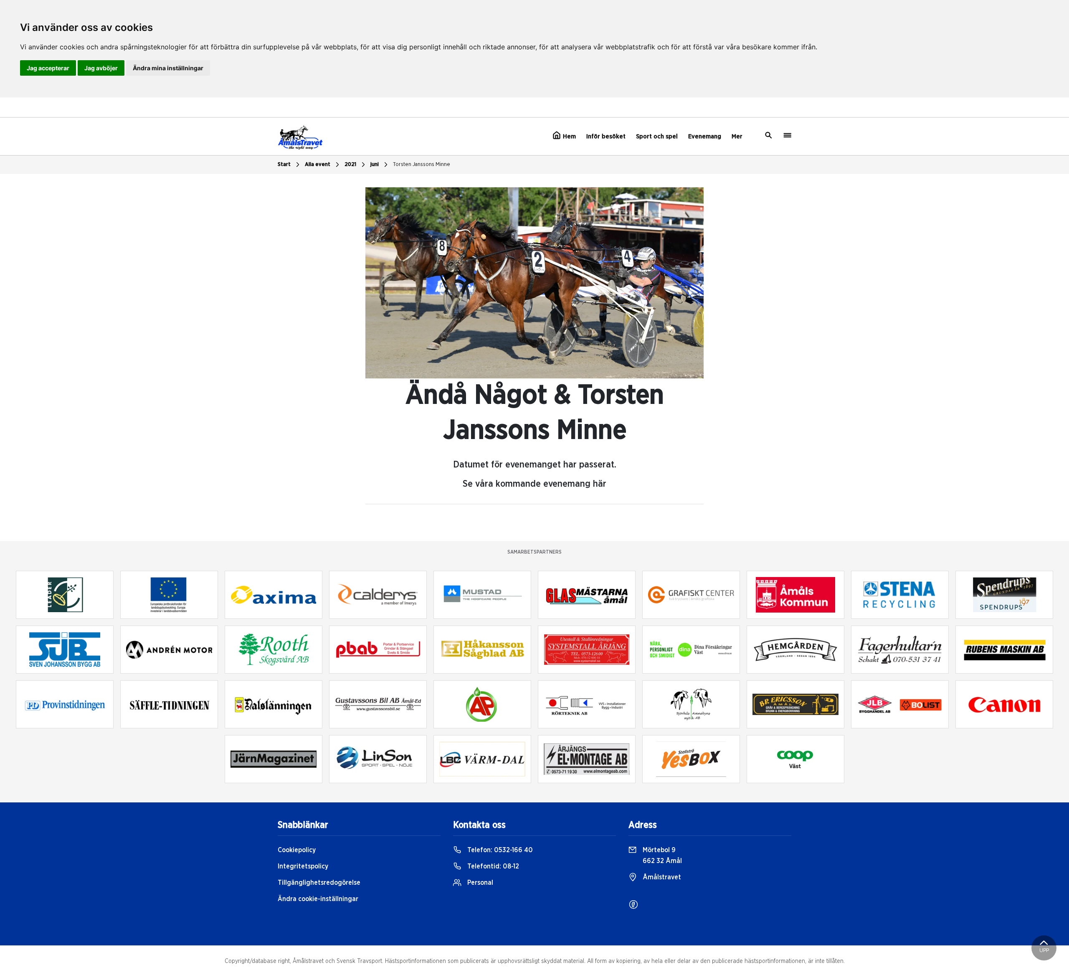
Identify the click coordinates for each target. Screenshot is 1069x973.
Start (284, 164)
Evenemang (704, 136)
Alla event (317, 164)
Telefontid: (492, 866)
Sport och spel (657, 136)
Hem (568, 136)
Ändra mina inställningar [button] (168, 68)
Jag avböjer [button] (101, 68)
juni (374, 164)
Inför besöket (606, 136)
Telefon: (499, 850)
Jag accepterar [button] (48, 68)
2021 (350, 164)
